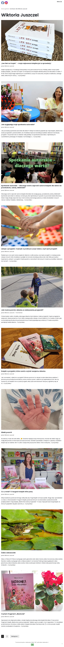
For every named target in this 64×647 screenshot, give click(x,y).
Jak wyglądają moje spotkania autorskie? (18, 124)
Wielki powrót (6, 432)
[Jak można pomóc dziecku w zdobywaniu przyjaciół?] (32, 287)
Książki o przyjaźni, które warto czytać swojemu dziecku (23, 371)
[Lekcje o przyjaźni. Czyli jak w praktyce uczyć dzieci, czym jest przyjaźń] (32, 226)
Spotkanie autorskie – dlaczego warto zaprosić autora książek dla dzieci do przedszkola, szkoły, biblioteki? (31, 187)
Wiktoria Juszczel (9, 66)
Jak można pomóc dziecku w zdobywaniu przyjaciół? (22, 310)
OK (32, 644)
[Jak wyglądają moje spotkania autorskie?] (32, 101)
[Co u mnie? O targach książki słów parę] (32, 468)
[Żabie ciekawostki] (32, 529)
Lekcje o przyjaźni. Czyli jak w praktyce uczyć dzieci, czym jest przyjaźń (29, 249)
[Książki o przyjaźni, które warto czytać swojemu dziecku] (32, 348)
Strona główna (5, 9)
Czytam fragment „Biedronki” (13, 614)
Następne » (14, 636)
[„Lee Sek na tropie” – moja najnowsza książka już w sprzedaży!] (32, 40)
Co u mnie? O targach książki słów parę (17, 492)
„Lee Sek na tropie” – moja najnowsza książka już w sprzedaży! (26, 63)
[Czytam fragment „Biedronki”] (32, 591)
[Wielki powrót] (32, 409)
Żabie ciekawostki (8, 553)
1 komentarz (19, 312)
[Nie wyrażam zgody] (62, 643)
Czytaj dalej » (22, 75)
